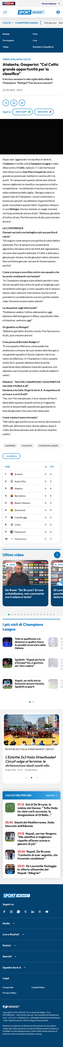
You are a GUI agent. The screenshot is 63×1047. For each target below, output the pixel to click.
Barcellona (20, 495)
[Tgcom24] (9, 3)
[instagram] (11, 911)
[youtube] (46, 911)
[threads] (39, 911)
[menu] (5, 12)
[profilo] (58, 12)
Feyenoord (20, 531)
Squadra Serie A (12, 967)
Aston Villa (20, 481)
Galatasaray (20, 539)
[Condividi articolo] (6, 103)
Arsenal (18, 474)
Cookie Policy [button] (38, 987)
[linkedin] (32, 911)
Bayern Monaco (22, 503)
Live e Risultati (11, 934)
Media (6, 923)
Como (18, 524)
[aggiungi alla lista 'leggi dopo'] (13, 103)
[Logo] (31, 12)
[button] (31, 12)
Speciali (7, 956)
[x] (25, 911)
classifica (11, 456)
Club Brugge (21, 517)
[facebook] (4, 911)
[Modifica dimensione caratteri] (22, 103)
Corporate (8, 987)
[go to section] (57, 555)
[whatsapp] (18, 911)
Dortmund (20, 510)
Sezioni (7, 945)
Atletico (19, 488)
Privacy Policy (9, 992)
